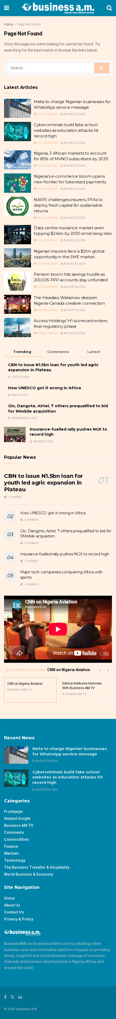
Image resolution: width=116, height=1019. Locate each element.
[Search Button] (109, 8)
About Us (12, 905)
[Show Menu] (6, 8)
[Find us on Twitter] (12, 997)
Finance (11, 846)
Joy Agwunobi (47, 114)
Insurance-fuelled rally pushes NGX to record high (64, 554)
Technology (14, 860)
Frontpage (13, 811)
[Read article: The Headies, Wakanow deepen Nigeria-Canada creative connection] (17, 304)
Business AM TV (18, 825)
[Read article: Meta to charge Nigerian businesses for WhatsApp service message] (17, 108)
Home (8, 24)
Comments (14, 832)
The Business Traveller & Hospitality (36, 867)
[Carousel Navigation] (104, 670)
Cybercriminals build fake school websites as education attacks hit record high (66, 130)
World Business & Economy (28, 874)
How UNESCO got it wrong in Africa (44, 387)
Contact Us (14, 912)
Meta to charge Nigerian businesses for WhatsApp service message (69, 751)
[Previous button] (100, 670)
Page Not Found (29, 24)
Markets (11, 853)
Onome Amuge (47, 310)
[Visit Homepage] (58, 8)
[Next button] (108, 670)
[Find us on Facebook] (5, 997)
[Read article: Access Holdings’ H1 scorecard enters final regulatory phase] (17, 327)
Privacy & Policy (18, 919)
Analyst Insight (17, 818)
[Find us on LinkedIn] (20, 997)
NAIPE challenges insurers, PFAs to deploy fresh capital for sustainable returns (68, 205)
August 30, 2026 (74, 114)
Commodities (16, 839)
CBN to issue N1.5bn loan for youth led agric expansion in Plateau (43, 483)
